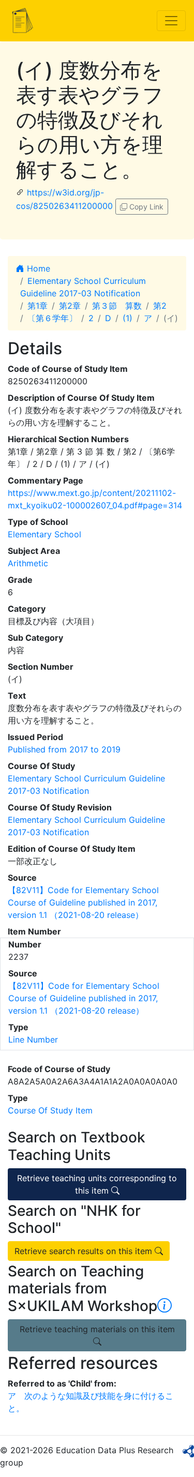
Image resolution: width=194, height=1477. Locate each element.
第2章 (70, 305)
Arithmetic (28, 563)
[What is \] (164, 1306)
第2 (160, 305)
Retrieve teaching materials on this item (97, 1329)
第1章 (37, 305)
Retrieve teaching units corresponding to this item (97, 1184)
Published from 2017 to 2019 (64, 749)
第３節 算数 (117, 305)
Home (37, 268)
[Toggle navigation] (171, 20)
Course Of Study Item (50, 1110)
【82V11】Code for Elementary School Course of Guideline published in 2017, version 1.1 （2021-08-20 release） (83, 902)
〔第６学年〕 (52, 318)
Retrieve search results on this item (84, 1251)
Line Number (33, 1039)
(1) (127, 318)
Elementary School (44, 534)
